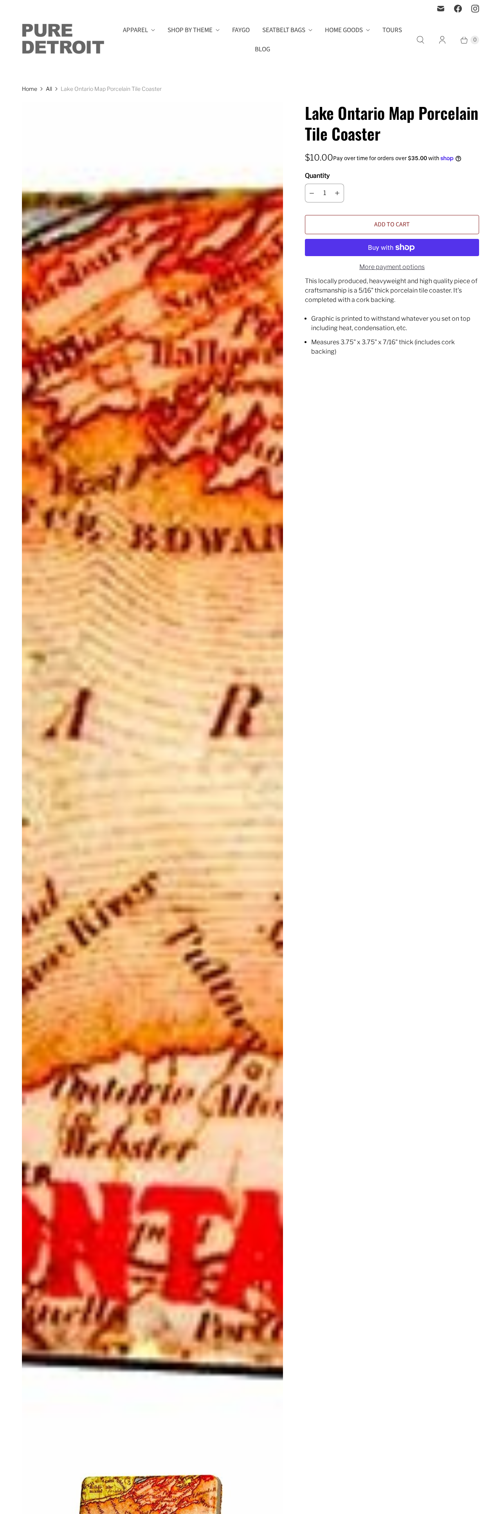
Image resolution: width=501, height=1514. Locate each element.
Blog (262, 49)
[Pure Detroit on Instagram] (475, 8)
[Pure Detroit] (63, 40)
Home (29, 88)
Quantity (317, 175)
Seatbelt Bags (283, 30)
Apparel (135, 30)
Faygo (241, 30)
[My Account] (442, 40)
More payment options (392, 267)
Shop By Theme (190, 30)
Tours (392, 30)
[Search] (420, 40)
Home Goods (344, 30)
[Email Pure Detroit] (440, 8)
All (49, 88)
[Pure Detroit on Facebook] (458, 8)
